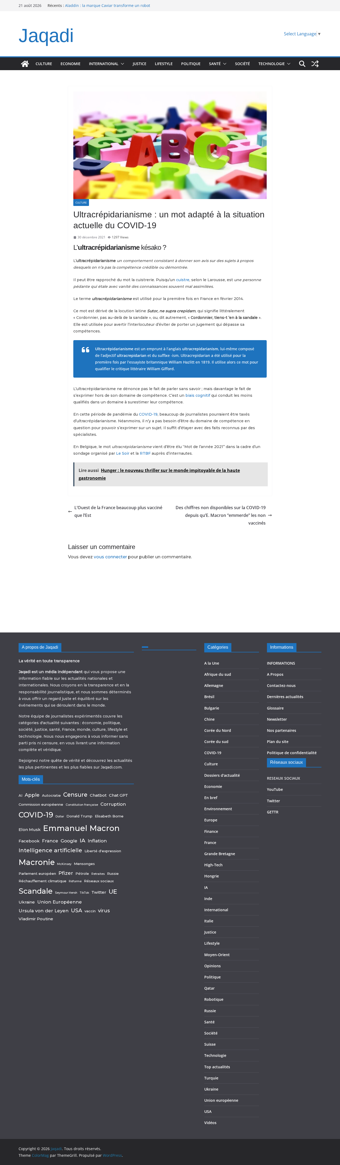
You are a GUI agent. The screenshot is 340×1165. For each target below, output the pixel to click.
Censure (75, 794)
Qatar (209, 988)
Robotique (213, 999)
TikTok (84, 892)
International (103, 63)
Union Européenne (59, 902)
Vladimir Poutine (36, 918)
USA (76, 910)
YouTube (275, 789)
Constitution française (82, 805)
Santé (215, 63)
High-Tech (213, 864)
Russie (113, 873)
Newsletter (277, 719)
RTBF (145, 453)
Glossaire (275, 708)
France (50, 840)
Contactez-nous (281, 685)
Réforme (75, 881)
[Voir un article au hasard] (315, 63)
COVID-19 (148, 414)
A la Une (211, 663)
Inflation (97, 840)
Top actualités (217, 1066)
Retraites (98, 874)
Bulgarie (211, 708)
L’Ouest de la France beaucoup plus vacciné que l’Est (118, 511)
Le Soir (122, 453)
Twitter (98, 892)
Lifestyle (164, 63)
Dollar (60, 816)
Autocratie (51, 795)
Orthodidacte (248, 381)
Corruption (113, 804)
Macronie (37, 862)
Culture (44, 63)
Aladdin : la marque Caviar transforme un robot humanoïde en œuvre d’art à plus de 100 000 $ (107, 8)
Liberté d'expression (102, 851)
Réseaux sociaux (99, 881)
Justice (139, 63)
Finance (211, 831)
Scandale (36, 891)
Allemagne (213, 685)
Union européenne (221, 1100)
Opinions (212, 965)
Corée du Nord (217, 730)
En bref (210, 797)
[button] (121, 63)
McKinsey (64, 864)
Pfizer (65, 873)
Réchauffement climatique (42, 881)
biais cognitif (197, 395)
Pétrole (82, 873)
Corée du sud (216, 741)
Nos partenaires (281, 730)
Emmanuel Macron (81, 828)
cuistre (182, 279)
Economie (70, 63)
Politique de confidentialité (292, 752)
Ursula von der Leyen (44, 910)
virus (104, 910)
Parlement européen (37, 873)
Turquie (211, 1077)
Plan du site (277, 741)
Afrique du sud (217, 674)
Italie (208, 920)
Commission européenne (41, 804)
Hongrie (211, 876)
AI (20, 795)
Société (242, 63)
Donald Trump (79, 816)
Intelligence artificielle (50, 850)
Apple (32, 795)
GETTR (272, 811)
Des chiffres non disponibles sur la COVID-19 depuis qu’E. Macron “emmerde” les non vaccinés (221, 515)
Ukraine (27, 902)
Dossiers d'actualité (222, 775)
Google (69, 840)
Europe (210, 819)
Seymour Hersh (66, 892)
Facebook (29, 840)
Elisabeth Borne (109, 816)
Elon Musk (30, 829)
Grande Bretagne (219, 853)
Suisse (210, 1044)
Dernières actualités (285, 696)
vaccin (90, 911)
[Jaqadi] (25, 63)
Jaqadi (46, 35)
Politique (191, 63)
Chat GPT (118, 795)
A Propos (275, 674)
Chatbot (98, 795)
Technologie (271, 63)
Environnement (218, 808)
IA (82, 840)
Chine (209, 719)
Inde (208, 898)
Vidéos (210, 1122)
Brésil (209, 696)
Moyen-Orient (217, 954)
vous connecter (110, 556)
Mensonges (84, 864)
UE (113, 891)
